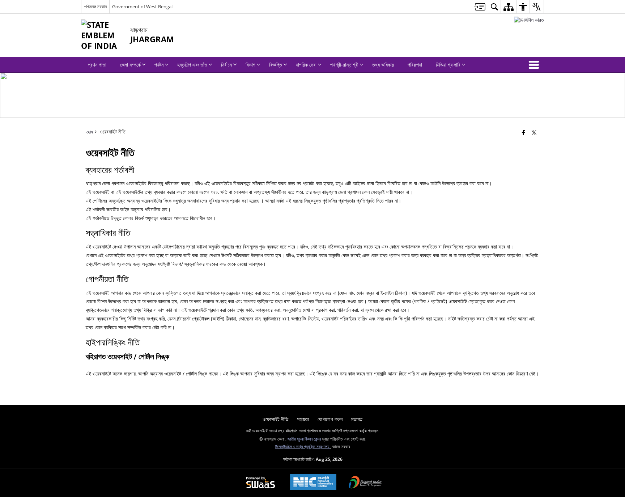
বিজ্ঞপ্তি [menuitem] (275, 64)
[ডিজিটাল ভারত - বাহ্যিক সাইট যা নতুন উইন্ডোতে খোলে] (529, 19)
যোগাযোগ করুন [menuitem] (330, 419)
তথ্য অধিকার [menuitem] (383, 64)
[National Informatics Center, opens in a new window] (313, 482)
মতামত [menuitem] (356, 419)
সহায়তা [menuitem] (303, 419)
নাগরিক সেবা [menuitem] (306, 64)
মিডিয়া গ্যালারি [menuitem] (448, 64)
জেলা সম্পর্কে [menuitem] (130, 64)
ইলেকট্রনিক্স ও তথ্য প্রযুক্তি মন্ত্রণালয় (302, 446)
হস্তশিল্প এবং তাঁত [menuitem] (192, 64)
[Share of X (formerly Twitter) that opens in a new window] (534, 132)
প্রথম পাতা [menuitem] (97, 64)
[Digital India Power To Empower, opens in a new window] (365, 483)
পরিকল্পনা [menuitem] (415, 64)
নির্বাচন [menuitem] (226, 64)
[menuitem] (479, 6)
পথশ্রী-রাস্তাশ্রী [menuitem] (344, 64)
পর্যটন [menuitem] (158, 64)
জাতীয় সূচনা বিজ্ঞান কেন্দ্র (304, 439)
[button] (535, 64)
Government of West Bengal (142, 6)
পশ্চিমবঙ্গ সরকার (95, 6)
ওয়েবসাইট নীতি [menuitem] (275, 419)
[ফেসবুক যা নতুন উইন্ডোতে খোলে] (523, 132)
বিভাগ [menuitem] (250, 64)
